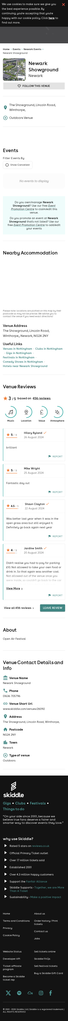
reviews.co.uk (40, 846)
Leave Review (52, 608)
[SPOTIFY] (19, 993)
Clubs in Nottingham (49, 348)
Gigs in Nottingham (19, 353)
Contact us (41, 931)
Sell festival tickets (45, 966)
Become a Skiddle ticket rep (14, 978)
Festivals (38, 803)
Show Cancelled (19, 164)
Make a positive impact (45, 897)
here (52, 18)
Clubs (20, 803)
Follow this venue (36, 86)
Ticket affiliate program (12, 967)
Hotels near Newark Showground (25, 366)
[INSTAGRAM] (41, 993)
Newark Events (32, 49)
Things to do (13, 809)
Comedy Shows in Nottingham (23, 361)
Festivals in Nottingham (18, 357)
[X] (8, 993)
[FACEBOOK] (50, 993)
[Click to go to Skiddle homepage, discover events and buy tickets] (13, 789)
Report (58, 456)
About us (39, 913)
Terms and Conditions (16, 920)
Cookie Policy (11, 935)
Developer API (11, 958)
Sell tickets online (44, 951)
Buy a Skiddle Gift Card (48, 973)
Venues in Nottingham (17, 348)
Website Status (12, 951)
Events (16, 49)
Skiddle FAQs (42, 958)
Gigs (7, 803)
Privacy (7, 928)
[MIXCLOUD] (30, 993)
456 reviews (42, 398)
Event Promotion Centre (33, 207)
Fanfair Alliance (36, 881)
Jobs (37, 938)
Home (6, 49)
